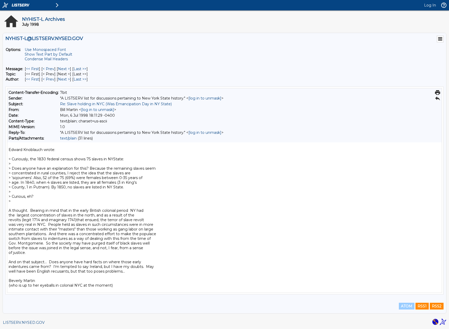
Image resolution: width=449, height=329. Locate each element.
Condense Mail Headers (46, 59)
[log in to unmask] (204, 98)
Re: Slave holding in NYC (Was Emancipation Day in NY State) (116, 104)
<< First (32, 69)
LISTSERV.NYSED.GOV (24, 322)
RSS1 (422, 306)
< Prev (48, 69)
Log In (430, 5)
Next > (64, 69)
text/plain (68, 138)
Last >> (80, 69)
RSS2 (436, 306)
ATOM (406, 306)
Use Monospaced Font (45, 49)
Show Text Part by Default (48, 54)
